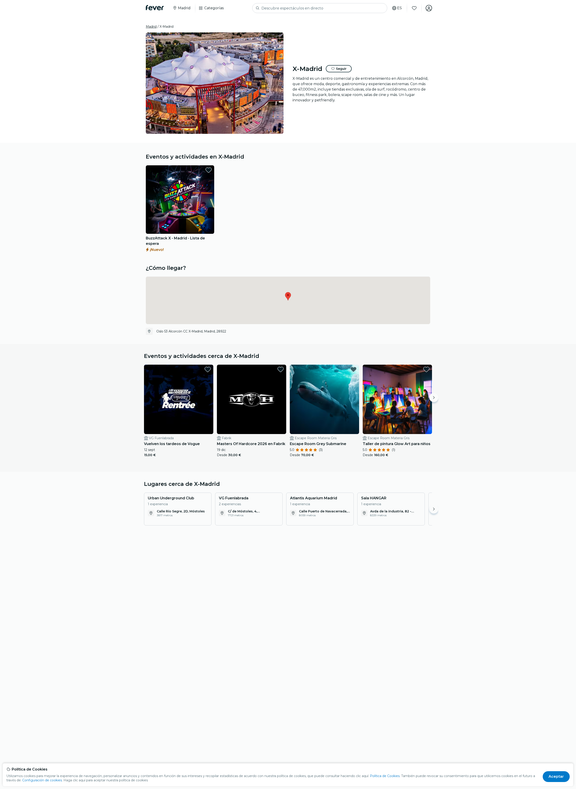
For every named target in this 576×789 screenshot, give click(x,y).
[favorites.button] (209, 170)
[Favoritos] (414, 8)
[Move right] (433, 397)
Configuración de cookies (42, 780)
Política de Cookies (385, 776)
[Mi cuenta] (429, 8)
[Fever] (155, 8)
